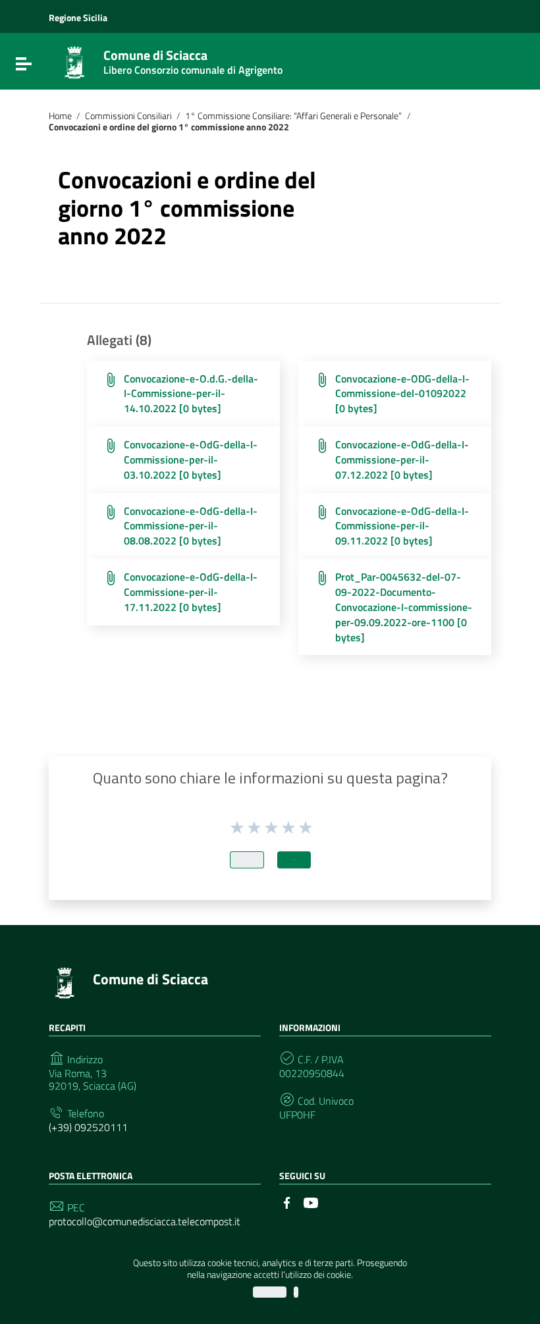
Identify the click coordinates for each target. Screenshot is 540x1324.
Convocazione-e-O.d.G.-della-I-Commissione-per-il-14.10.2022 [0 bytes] (191, 394)
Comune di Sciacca (193, 59)
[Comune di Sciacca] (74, 61)
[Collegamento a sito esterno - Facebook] (287, 1201)
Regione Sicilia (78, 17)
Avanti (294, 859)
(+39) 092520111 (88, 1127)
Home (60, 116)
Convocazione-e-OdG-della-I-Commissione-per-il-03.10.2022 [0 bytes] (190, 460)
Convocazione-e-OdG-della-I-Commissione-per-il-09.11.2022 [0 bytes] (402, 526)
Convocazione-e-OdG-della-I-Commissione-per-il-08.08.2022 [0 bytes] (190, 526)
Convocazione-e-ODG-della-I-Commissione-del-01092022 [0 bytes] (402, 394)
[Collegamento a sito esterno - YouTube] (311, 1201)
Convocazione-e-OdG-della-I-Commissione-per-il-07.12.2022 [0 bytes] (402, 460)
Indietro (247, 859)
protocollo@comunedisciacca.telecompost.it (144, 1221)
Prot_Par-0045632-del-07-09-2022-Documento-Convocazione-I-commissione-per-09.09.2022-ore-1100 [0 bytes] (403, 607)
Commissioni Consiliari (128, 116)
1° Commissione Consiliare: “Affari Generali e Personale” (293, 116)
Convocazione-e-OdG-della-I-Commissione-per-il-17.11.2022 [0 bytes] (190, 592)
